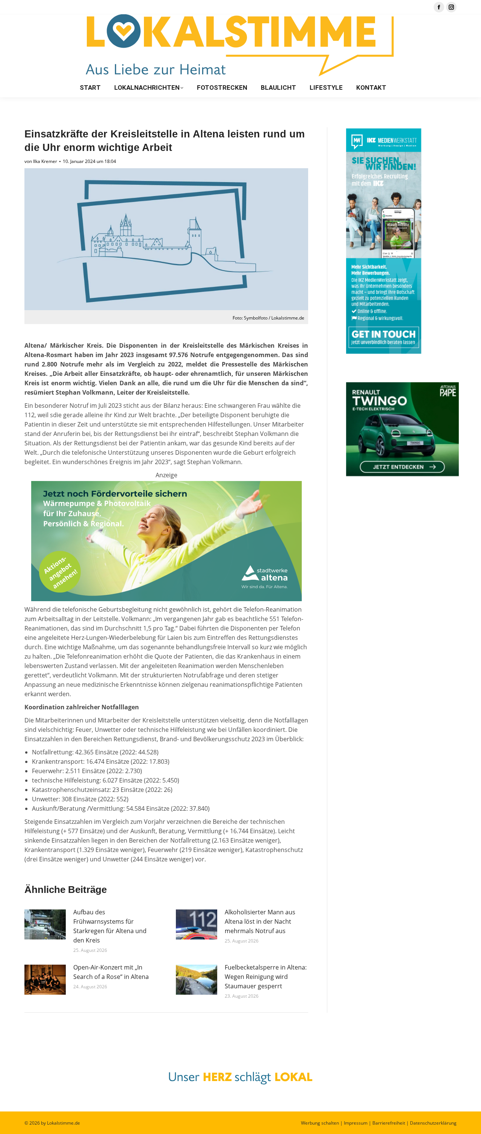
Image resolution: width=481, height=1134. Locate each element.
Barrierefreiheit (388, 1123)
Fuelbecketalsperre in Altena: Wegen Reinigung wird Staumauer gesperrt (266, 976)
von (40, 161)
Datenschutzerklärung (433, 1123)
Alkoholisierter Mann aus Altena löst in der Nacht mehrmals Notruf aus (260, 921)
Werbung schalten (320, 1123)
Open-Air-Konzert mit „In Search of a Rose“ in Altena (111, 972)
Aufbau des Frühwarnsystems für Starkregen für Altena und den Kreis (110, 926)
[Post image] (45, 924)
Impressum (356, 1123)
